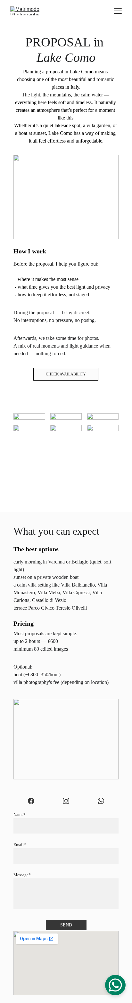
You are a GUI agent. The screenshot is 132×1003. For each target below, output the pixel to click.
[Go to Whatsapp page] (101, 801)
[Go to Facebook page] (31, 801)
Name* (19, 814)
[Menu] (118, 11)
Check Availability (66, 374)
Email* (19, 844)
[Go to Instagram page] (66, 801)
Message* (22, 874)
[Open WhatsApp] (115, 985)
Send (66, 925)
